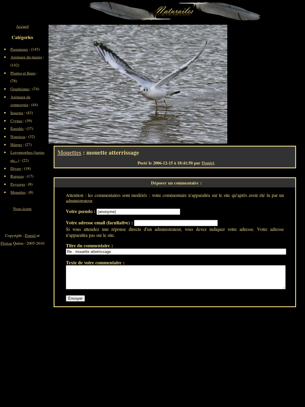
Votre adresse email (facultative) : (100, 222)
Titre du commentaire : (89, 245)
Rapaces (17, 176)
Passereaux (19, 49)
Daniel (208, 163)
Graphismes (19, 88)
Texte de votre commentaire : (95, 262)
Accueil (22, 26)
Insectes (16, 112)
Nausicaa (17, 136)
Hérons (16, 144)
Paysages (17, 184)
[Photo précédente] (93, 84)
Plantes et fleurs (22, 73)
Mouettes (69, 152)
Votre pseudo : (81, 211)
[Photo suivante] (182, 84)
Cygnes (16, 120)
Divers (15, 168)
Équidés (17, 128)
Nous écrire (22, 208)
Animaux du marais (26, 57)
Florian (6, 243)
